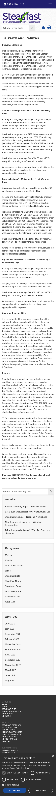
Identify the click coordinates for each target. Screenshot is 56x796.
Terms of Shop (8, 753)
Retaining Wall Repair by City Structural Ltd (27, 511)
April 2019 (10, 654)
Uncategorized (12, 596)
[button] (28, 785)
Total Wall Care (13, 591)
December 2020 (12, 634)
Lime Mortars (8, 730)
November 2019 (13, 644)
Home (4, 705)
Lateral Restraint (14, 565)
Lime (8, 570)
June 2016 (10, 675)
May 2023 (9, 628)
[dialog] (28, 774)
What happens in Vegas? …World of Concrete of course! (27, 532)
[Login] (43, 27)
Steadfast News (13, 581)
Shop (4, 707)
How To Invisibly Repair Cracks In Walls (25, 506)
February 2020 (12, 639)
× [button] (53, 756)
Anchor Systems (9, 739)
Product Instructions (12, 711)
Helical (9, 555)
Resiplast (6, 741)
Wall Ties (10, 601)
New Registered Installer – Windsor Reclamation (23, 523)
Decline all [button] (40, 790)
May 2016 (9, 680)
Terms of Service (10, 750)
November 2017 (13, 665)
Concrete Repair (9, 737)
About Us (6, 716)
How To (8, 560)
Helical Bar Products (12, 732)
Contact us (7, 714)
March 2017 (11, 670)
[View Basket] (49, 27)
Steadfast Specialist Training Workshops (26, 516)
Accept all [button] (14, 790)
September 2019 (13, 649)
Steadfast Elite (12, 575)
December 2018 (12, 659)
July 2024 (10, 623)
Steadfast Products (11, 725)
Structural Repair (14, 586)
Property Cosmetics (11, 734)
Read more (26, 768)
